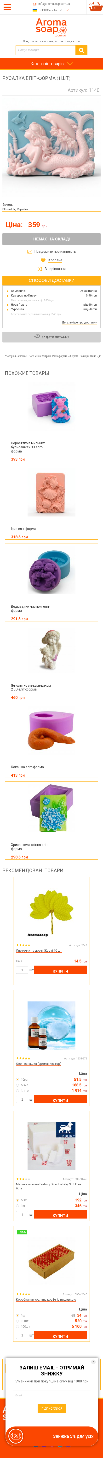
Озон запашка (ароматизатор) (38, 1063)
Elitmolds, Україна (15, 209)
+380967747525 (50, 10)
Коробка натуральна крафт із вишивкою (46, 1299)
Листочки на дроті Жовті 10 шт (39, 950)
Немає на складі (51, 239)
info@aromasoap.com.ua (54, 4)
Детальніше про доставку (79, 322)
